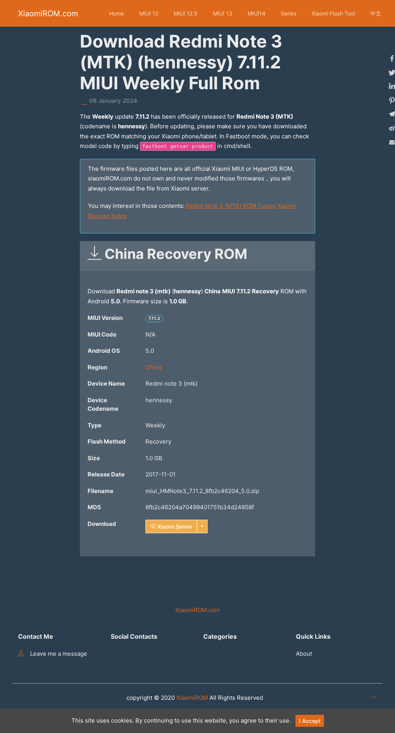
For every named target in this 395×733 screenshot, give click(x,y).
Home (116, 13)
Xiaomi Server (174, 526)
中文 (375, 13)
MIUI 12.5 (186, 13)
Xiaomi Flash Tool (333, 13)
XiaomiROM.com (48, 13)
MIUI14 (256, 13)
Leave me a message (58, 653)
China (153, 367)
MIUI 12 (148, 13)
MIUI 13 (222, 13)
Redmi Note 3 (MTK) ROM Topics (231, 205)
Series (288, 13)
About (304, 653)
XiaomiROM (192, 697)
